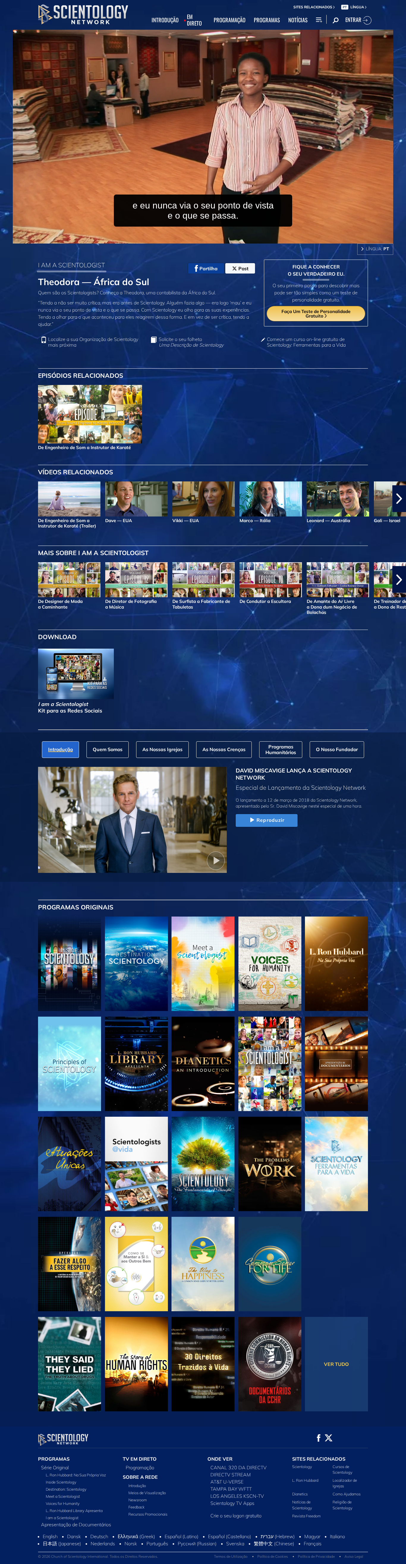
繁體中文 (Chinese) (274, 1556)
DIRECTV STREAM (230, 1475)
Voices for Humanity (63, 1503)
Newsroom (137, 1499)
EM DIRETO (194, 20)
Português (157, 1556)
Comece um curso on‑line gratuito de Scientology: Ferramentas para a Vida (306, 342)
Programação (140, 1467)
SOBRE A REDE (140, 1477)
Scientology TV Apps (232, 1503)
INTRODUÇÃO (165, 20)
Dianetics (300, 1494)
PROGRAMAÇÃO (230, 20)
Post (243, 268)
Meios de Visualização (147, 1492)
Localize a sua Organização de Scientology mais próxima (93, 342)
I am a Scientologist (62, 1517)
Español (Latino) (182, 1549)
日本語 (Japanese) (62, 1556)
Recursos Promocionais (147, 1514)
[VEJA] (69, 1064)
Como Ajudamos (347, 1494)
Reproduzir (270, 820)
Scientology (302, 1466)
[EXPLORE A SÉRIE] (69, 964)
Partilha (208, 268)
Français (313, 1556)
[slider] (215, 237)
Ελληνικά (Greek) (136, 1549)
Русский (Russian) (197, 1556)
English (50, 1549)
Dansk (74, 1549)
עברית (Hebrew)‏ (278, 1549)
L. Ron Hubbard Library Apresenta (74, 1510)
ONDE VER (219, 1459)
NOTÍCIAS (298, 20)
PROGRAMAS (267, 20)
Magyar (312, 1549)
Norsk (131, 1556)
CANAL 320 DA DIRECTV (238, 1467)
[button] (7, 498)
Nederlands (103, 1556)
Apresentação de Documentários (76, 1524)
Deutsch (99, 1549)
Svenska (235, 1556)
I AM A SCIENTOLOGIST (71, 265)
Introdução (137, 1485)
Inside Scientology (61, 1482)
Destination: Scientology (66, 1489)
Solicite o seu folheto (191, 342)
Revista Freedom (306, 1516)
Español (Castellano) (229, 1549)
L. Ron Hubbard (305, 1480)
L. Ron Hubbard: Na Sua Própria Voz (76, 1475)
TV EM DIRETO (140, 1459)
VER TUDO (336, 1364)
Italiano (337, 1549)
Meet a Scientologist (63, 1496)
